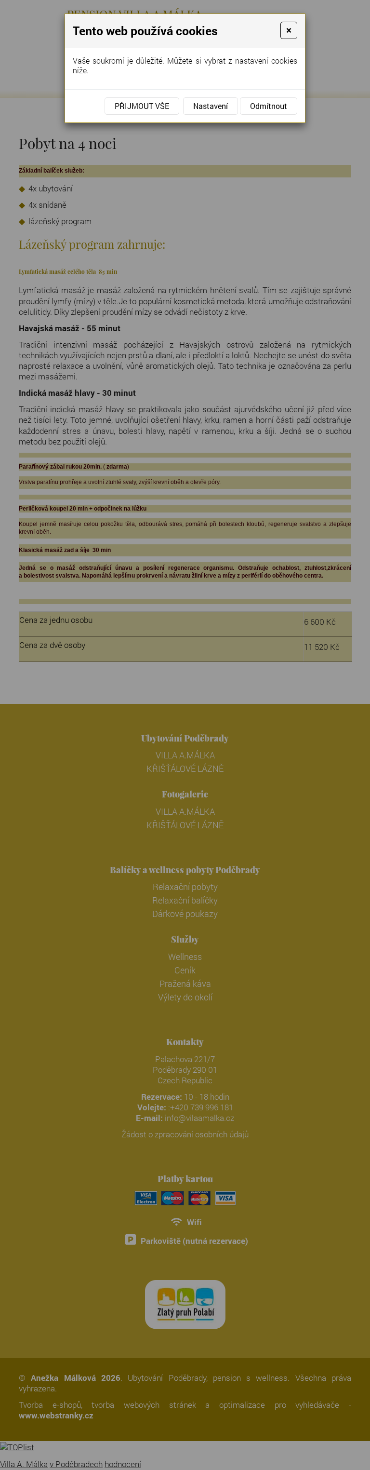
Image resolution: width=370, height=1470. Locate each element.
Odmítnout (268, 106)
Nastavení (210, 106)
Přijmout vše (142, 106)
